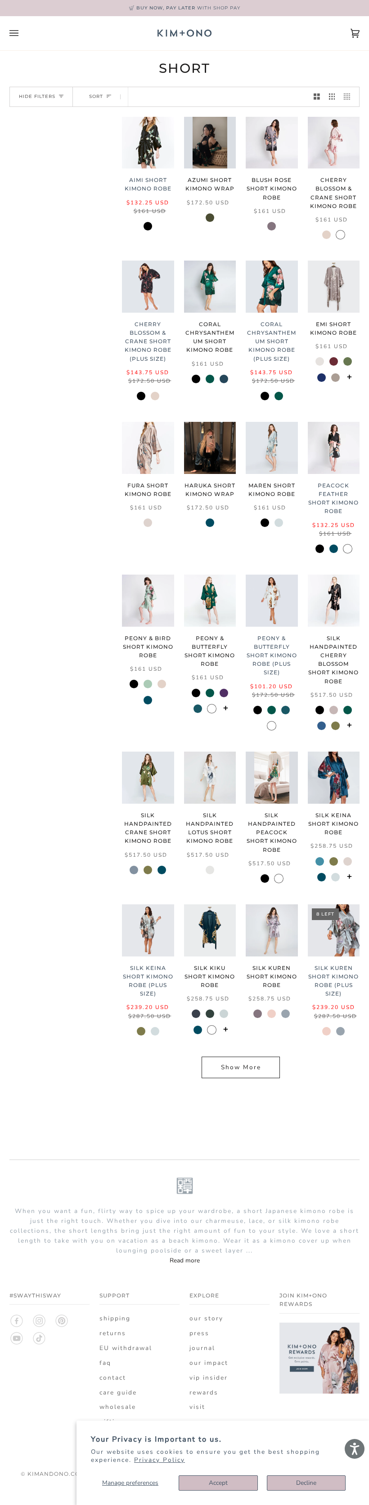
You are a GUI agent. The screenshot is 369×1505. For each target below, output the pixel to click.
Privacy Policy (159, 1460)
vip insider (208, 1377)
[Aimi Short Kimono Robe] (148, 143)
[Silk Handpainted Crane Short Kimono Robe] (148, 778)
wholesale (117, 1407)
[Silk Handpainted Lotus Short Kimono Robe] (210, 778)
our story (206, 1318)
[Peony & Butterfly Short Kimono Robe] (210, 601)
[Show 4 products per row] (349, 96)
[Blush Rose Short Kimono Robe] (272, 143)
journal (202, 1348)
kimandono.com (56, 1473)
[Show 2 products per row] (316, 96)
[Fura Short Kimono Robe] (148, 448)
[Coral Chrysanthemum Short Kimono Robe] (210, 287)
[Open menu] (22, 33)
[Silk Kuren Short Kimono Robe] (272, 930)
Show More (241, 1067)
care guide (118, 1392)
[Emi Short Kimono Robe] (334, 287)
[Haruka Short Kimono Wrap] (210, 448)
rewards (203, 1392)
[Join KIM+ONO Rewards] (319, 1391)
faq (105, 1363)
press (199, 1333)
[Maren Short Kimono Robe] (272, 448)
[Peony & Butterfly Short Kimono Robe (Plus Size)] (272, 601)
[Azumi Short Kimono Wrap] (210, 143)
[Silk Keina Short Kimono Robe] (334, 778)
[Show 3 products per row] (332, 96)
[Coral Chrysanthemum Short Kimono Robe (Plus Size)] (272, 287)
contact (112, 1377)
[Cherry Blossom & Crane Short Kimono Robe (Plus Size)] (148, 287)
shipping (114, 1318)
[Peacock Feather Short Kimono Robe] (334, 448)
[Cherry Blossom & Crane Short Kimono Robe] (334, 143)
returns (112, 1333)
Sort (96, 96)
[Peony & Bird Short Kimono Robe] (148, 601)
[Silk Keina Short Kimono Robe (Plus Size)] (148, 930)
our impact (208, 1363)
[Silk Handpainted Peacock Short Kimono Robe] (272, 778)
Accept (218, 1482)
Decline (306, 1482)
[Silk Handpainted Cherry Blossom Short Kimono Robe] (334, 601)
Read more (185, 1260)
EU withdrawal (125, 1348)
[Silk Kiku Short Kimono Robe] (210, 930)
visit (197, 1407)
